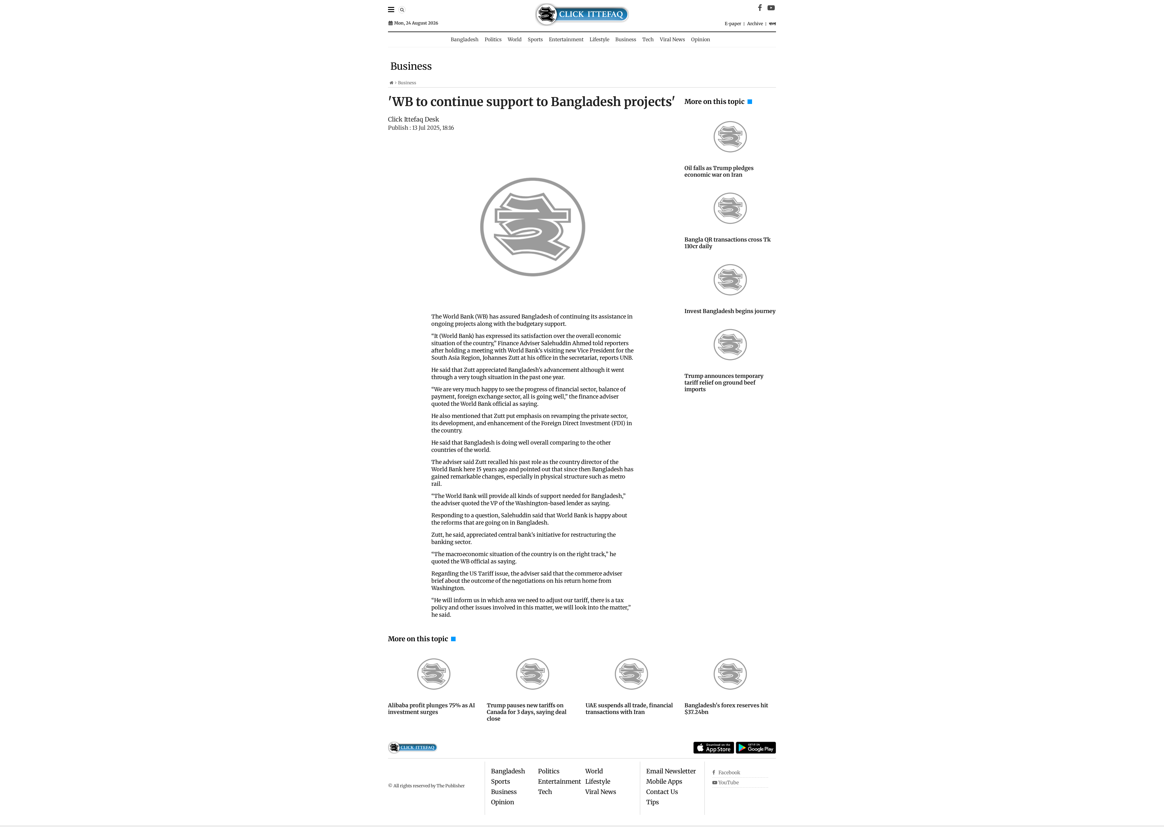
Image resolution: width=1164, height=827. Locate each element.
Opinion (700, 39)
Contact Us (662, 791)
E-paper (733, 23)
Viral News (672, 39)
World (515, 39)
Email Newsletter (671, 771)
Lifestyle (599, 39)
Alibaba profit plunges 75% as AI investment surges (431, 708)
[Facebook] (760, 8)
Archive (755, 23)
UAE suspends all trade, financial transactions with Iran (629, 708)
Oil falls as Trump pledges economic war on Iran (719, 171)
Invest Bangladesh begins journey (730, 311)
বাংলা (772, 23)
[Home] (391, 83)
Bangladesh (465, 39)
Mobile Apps (664, 781)
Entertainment (566, 39)
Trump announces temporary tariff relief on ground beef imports (724, 382)
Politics (493, 39)
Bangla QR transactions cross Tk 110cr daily (727, 243)
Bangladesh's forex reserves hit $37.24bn (726, 708)
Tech (648, 39)
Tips (652, 802)
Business (625, 39)
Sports (535, 39)
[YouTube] (771, 8)
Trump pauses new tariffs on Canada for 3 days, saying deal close (527, 712)
